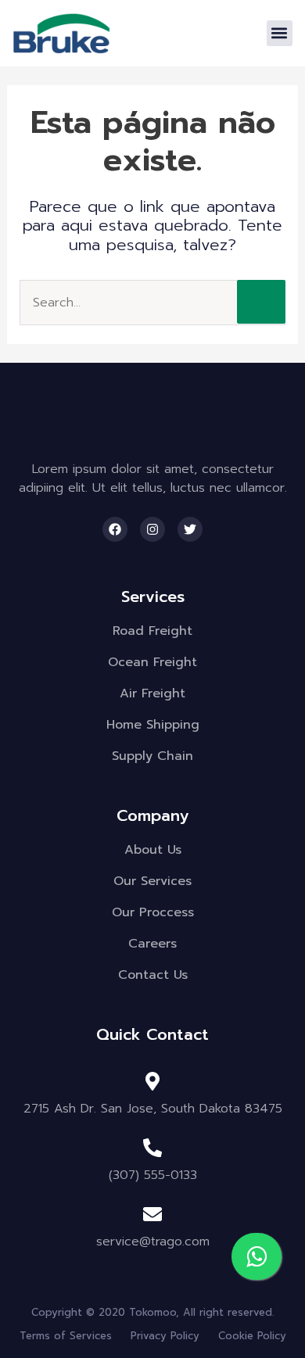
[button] (279, 33)
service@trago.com (153, 1241)
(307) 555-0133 (153, 1175)
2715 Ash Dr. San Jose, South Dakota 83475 (152, 1108)
